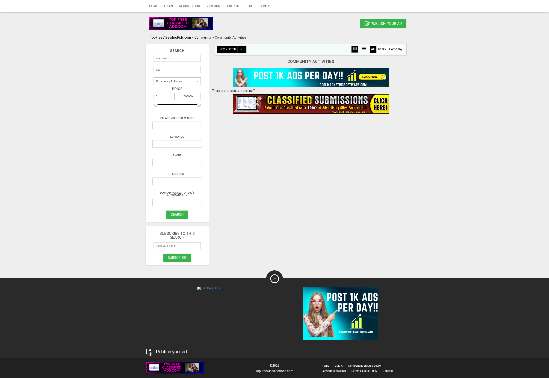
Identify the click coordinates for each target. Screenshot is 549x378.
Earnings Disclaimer (334, 370)
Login (168, 6)
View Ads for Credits (223, 6)
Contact (266, 6)
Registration (189, 6)
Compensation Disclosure (364, 365)
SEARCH (177, 214)
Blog (249, 6)
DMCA (339, 365)
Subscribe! (177, 258)
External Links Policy (364, 370)
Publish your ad (386, 23)
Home (153, 6)
